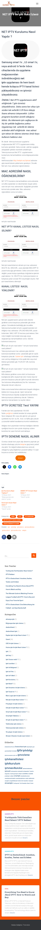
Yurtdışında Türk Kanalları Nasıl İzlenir (23, 783)
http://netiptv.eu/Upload (21, 161)
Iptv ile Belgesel (11, 667)
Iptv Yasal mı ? (11, 692)
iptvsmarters (14, 771)
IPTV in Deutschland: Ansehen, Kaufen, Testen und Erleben (20, 856)
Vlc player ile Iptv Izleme (14, 732)
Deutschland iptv (20, 747)
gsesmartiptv (8, 751)
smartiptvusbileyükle (10, 778)
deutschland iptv (11, 631)
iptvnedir (8, 771)
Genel (13, 516)
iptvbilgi (13, 527)
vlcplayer (30, 781)
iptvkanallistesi (29, 527)
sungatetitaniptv (13, 781)
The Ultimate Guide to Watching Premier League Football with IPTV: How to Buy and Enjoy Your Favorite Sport (20, 597)
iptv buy (8, 655)
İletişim (20, 458)
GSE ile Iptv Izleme (12, 643)
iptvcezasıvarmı (9, 755)
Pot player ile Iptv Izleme (14, 704)
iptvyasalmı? (26, 771)
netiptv (24, 530)
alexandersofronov (10, 747)
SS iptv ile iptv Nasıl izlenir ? (15, 720)
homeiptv (14, 751)
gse (33, 747)
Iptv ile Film (10, 671)
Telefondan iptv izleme (13, 724)
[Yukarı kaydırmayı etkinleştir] (37, 925)
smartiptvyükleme (20, 778)
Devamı (25, 838)
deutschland (10, 627)
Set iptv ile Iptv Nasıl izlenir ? (15, 708)
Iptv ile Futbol (10, 675)
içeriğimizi (9, 413)
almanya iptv (10, 619)
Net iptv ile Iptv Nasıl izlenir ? (12, 520)
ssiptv (26, 778)
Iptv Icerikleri (10, 663)
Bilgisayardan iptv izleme (14, 623)
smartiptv (17, 776)
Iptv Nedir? (9, 684)
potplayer (7, 776)
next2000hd (25, 773)
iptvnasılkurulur (16, 530)
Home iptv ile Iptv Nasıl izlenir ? (16, 647)
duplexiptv (29, 747)
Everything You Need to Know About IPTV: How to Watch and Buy (20, 895)
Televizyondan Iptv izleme (11, 523)
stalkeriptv (31, 778)
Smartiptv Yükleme (12, 716)
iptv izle (15, 755)
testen (19, 781)
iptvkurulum (6, 530)
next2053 (30, 773)
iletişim (22, 444)
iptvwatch (20, 771)
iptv (20, 516)
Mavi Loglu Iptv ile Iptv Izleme (16, 696)
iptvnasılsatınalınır (27, 768)
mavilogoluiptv (14, 773)
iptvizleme (20, 527)
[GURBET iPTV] (9, 3)
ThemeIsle (26, 925)
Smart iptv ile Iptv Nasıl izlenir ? (16, 712)
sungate (7, 781)
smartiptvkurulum (25, 776)
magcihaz (7, 773)
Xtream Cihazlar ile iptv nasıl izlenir (18, 736)
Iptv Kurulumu (29, 516)
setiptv (12, 776)
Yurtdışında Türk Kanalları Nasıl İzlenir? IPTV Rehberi (18, 818)
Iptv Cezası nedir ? (12, 659)
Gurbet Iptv (19, 356)
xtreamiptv (9, 783)
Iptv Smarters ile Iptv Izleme (15, 687)
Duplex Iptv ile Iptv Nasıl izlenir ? (17, 635)
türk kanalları (24, 781)
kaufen (32, 771)
